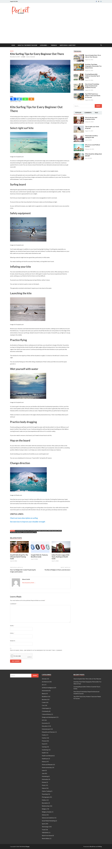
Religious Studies (46, 812)
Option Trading (46, 791)
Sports (12, 51)
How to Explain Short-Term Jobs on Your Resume (93, 56)
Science (44, 815)
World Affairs (46, 838)
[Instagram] (101, 1)
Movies (44, 782)
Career (44, 702)
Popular (78, 112)
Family (44, 735)
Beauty (44, 693)
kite (28, 530)
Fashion (44, 738)
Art (43, 684)
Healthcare (45, 758)
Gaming (44, 747)
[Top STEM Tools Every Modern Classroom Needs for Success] (79, 94)
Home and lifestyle (47, 764)
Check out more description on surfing (24, 518)
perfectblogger (52, 530)
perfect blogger (42, 530)
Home (13, 45)
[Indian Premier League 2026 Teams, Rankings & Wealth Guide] (61, 547)
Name (12, 625)
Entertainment (46, 729)
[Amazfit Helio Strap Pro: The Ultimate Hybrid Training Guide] (19, 547)
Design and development (49, 717)
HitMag (100, 846)
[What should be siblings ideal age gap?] (79, 154)
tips (35, 532)
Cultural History (46, 714)
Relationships (46, 806)
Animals (44, 678)
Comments (88, 112)
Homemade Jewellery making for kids (91, 136)
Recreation (45, 803)
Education (45, 726)
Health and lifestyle (47, 755)
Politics (44, 800)
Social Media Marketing (48, 820)
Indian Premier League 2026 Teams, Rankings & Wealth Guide (60, 556)
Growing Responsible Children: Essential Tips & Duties (92, 75)
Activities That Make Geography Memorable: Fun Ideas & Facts (93, 66)
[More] (31, 99)
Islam (43, 770)
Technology (45, 826)
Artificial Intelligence (48, 687)
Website (12, 640)
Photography (45, 797)
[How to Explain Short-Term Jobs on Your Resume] (79, 55)
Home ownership (47, 767)
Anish (23, 56)
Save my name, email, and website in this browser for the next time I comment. (36, 650)
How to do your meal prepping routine (91, 118)
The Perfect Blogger (25, 846)
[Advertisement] (56, 31)
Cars (43, 705)
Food (43, 744)
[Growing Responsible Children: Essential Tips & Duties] (79, 74)
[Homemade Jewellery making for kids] (79, 136)
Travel (43, 829)
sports (59, 530)
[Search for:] (88, 106)
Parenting (44, 794)
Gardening (45, 749)
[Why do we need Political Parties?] (79, 145)
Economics (45, 723)
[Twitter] (99, 1)
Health (44, 752)
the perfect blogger (16, 532)
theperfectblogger (28, 532)
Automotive (45, 690)
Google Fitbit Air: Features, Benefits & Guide (39, 556)
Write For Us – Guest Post (68, 45)
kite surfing (33, 530)
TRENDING (45, 832)
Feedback (54, 45)
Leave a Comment (30, 56)
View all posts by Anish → (29, 582)
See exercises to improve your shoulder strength (27, 522)
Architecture (45, 681)
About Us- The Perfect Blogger (27, 45)
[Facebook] (96, 1)
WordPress (92, 846)
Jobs (43, 773)
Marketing (45, 776)
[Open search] (101, 45)
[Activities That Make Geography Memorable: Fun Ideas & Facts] (79, 64)
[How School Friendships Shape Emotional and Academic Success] (79, 84)
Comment (13, 603)
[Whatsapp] (25, 99)
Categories (43, 45)
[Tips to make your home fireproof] (79, 126)
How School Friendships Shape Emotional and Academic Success (92, 85)
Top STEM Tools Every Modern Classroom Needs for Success (92, 95)
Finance (44, 741)
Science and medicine (48, 818)
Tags (96, 112)
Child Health (45, 708)
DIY (43, 720)
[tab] (78, 113)
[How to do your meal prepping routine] (79, 117)
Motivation (45, 779)
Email (12, 633)
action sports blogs (20, 530)
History (44, 761)
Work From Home (47, 835)
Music (43, 785)
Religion (44, 809)
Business (44, 699)
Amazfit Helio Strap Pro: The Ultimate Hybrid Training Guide (19, 556)
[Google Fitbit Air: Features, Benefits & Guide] (40, 547)
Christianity (45, 711)
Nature (44, 788)
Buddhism (45, 696)
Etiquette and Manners (48, 732)
